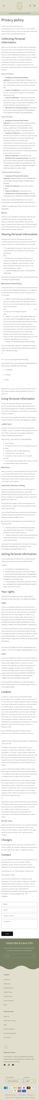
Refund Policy (8, 992)
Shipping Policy (8, 988)
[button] (4, 6)
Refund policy (22, 1095)
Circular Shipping (9, 1029)
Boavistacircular (13, 1094)
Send (7, 934)
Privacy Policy (8, 996)
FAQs (5, 1005)
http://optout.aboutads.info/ (17, 394)
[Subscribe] (33, 956)
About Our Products (10, 1020)
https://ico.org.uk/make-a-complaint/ (20, 896)
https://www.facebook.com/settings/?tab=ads (18, 372)
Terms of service (10, 1097)
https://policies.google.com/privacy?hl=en (20, 309)
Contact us (7, 979)
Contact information (30, 1097)
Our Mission (7, 1037)
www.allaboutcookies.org (11, 798)
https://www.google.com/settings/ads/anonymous (20, 377)
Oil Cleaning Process (10, 1033)
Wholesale (7, 984)
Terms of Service (9, 1000)
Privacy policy (30, 1095)
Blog (5, 1025)
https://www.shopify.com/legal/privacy (19, 256)
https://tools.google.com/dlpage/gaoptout (20, 314)
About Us (6, 1016)
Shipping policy (19, 1097)
